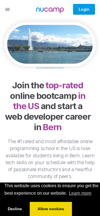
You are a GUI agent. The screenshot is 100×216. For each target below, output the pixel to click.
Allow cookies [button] (51, 209)
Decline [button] (15, 209)
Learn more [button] (80, 193)
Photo (38, 68)
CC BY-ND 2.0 (59, 68)
